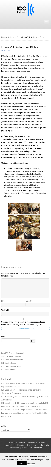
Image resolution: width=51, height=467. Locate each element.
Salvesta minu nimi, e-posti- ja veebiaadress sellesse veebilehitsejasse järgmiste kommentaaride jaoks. (23, 323)
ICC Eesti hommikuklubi (11, 366)
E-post (29, 301)
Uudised (21, 442)
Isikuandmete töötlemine (32, 447)
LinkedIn (20, 445)
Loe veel (31, 463)
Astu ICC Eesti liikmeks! (11, 356)
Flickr (40, 445)
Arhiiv (3, 425)
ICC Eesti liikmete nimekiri (12, 359)
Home (3, 37)
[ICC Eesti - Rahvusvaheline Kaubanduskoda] (26, 9)
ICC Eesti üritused (8, 363)
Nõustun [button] (22, 463)
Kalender (31, 442)
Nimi (3, 301)
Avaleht (12, 442)
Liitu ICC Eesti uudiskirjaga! (12, 353)
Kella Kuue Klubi (14, 37)
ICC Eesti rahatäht (8, 369)
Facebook (31, 445)
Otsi (3, 336)
